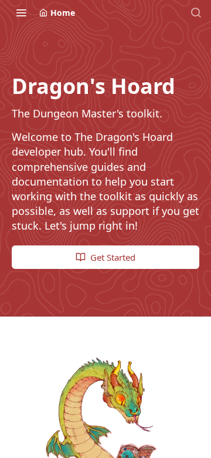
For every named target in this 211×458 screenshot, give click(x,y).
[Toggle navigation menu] (21, 12)
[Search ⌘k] (195, 12)
